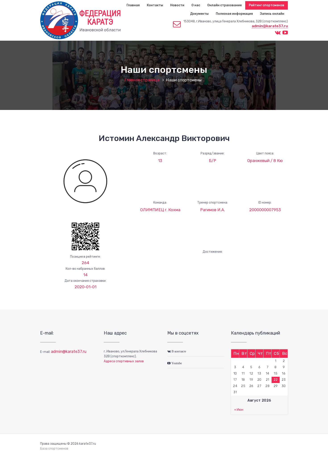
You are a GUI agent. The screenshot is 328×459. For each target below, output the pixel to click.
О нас (195, 5)
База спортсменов (54, 449)
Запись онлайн (272, 14)
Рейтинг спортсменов (266, 5)
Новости (177, 5)
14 (85, 274)
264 (85, 262)
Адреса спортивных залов (124, 361)
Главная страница (142, 80)
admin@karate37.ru (270, 26)
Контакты (155, 5)
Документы (199, 14)
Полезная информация (234, 14)
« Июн (238, 410)
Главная (133, 5)
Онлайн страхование (224, 5)
